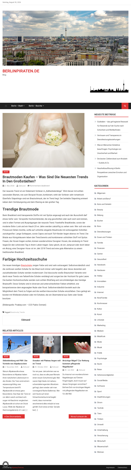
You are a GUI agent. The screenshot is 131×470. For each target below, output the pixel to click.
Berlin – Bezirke (35, 106)
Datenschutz (122, 467)
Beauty (100, 210)
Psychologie (102, 358)
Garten (100, 254)
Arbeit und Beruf (104, 199)
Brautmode (15, 312)
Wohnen (100, 452)
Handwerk (101, 265)
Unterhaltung (102, 430)
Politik (99, 353)
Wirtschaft (101, 441)
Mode (6, 172)
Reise (99, 369)
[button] (5, 464)
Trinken (100, 419)
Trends (22, 312)
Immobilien (101, 281)
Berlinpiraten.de (21, 71)
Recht (99, 364)
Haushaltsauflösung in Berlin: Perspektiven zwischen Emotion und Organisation (112, 172)
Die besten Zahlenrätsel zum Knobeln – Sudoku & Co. (112, 161)
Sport (99, 391)
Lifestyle (100, 320)
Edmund (22, 186)
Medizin (100, 331)
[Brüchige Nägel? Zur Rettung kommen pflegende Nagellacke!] (77, 344)
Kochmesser (102, 303)
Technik (100, 408)
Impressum (110, 467)
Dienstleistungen (104, 232)
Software (101, 386)
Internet (100, 292)
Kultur (99, 309)
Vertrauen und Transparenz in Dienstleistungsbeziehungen (109, 137)
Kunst (99, 314)
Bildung (100, 215)
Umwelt (100, 424)
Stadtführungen (103, 397)
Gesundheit (101, 259)
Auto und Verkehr (104, 204)
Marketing (101, 325)
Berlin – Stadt (17, 106)
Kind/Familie (102, 298)
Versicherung (102, 436)
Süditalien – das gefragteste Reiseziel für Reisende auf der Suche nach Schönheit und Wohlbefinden (112, 126)
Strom (99, 402)
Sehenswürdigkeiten (105, 375)
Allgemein (101, 193)
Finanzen (101, 248)
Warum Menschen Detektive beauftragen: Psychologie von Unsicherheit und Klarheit (109, 149)
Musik (99, 347)
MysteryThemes (18, 467)
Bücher (100, 221)
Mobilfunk (101, 336)
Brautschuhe (26, 265)
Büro (99, 226)
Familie (100, 243)
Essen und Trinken (104, 237)
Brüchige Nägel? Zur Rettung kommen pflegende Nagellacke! (76, 363)
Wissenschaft (102, 447)
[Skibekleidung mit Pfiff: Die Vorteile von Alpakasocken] (17, 344)
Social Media (102, 380)
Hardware (101, 270)
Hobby (99, 276)
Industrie (100, 287)
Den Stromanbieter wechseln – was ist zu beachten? (15, 417)
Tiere (99, 413)
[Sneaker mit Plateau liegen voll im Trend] (47, 344)
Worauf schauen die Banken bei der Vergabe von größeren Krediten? (81, 417)
